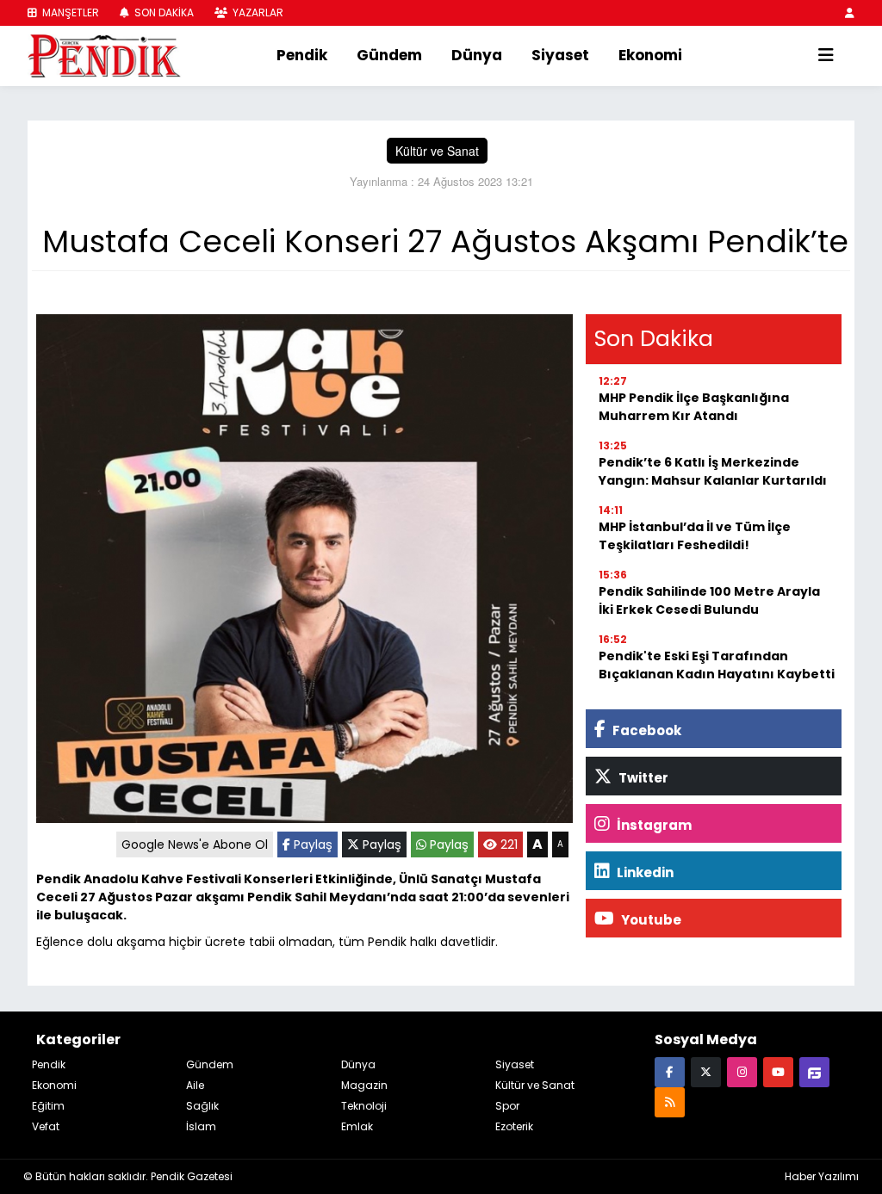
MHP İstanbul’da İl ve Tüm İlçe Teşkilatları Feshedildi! (695, 536)
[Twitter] (706, 1071)
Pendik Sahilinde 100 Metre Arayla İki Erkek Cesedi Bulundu (709, 600)
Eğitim (48, 1105)
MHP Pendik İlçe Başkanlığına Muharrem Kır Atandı (694, 406)
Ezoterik (514, 1126)
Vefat (45, 1126)
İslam (201, 1126)
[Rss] (670, 1101)
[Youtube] (778, 1071)
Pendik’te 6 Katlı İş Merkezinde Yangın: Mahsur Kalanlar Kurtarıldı (713, 471)
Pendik (301, 55)
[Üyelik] (849, 12)
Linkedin (644, 872)
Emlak (357, 1126)
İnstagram (653, 825)
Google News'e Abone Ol (194, 844)
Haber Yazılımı (822, 1176)
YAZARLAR (256, 12)
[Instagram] (742, 1071)
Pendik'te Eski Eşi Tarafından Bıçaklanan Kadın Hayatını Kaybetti (717, 665)
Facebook (645, 730)
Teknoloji (364, 1105)
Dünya (476, 55)
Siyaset (560, 55)
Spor (507, 1105)
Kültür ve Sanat (437, 150)
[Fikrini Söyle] (814, 1071)
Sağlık (202, 1105)
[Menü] (826, 56)
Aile (195, 1085)
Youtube (649, 920)
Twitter (642, 778)
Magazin (364, 1085)
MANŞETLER (69, 12)
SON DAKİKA (163, 12)
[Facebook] (670, 1071)
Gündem (389, 55)
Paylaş (311, 844)
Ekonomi (650, 55)
